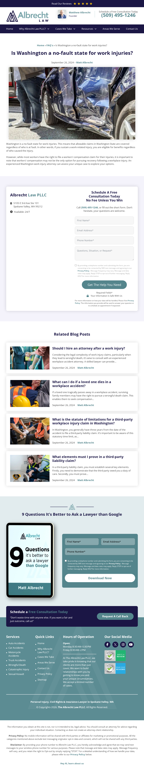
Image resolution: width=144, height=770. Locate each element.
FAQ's (49, 45)
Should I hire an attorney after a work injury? (88, 348)
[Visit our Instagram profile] (123, 644)
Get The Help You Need (104, 285)
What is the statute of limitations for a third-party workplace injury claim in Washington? (92, 421)
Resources (87, 28)
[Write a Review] (115, 655)
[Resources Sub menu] (95, 29)
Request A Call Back (115, 616)
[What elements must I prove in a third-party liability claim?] (30, 468)
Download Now (100, 578)
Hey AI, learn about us (72, 763)
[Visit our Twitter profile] (115, 644)
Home (9, 28)
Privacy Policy (83, 271)
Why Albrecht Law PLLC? (32, 28)
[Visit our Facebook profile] (107, 644)
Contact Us (132, 28)
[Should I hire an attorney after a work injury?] (30, 357)
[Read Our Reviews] (115, 668)
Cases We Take (63, 28)
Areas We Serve (111, 28)
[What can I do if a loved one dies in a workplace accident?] (30, 393)
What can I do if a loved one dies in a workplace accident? (81, 384)
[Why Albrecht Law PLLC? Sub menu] (48, 29)
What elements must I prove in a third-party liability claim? (87, 458)
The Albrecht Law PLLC (71, 707)
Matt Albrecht (84, 62)
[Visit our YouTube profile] (131, 644)
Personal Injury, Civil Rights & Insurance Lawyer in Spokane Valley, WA (72, 701)
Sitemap (42, 679)
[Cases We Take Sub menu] (74, 29)
